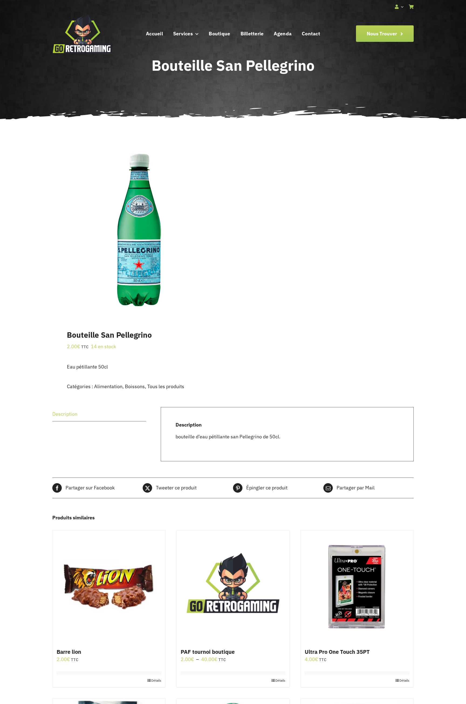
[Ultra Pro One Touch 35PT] (357, 586)
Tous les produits (165, 386)
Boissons (135, 386)
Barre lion (69, 651)
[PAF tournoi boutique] (233, 586)
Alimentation (108, 386)
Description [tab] (64, 414)
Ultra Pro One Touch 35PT (337, 651)
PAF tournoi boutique (208, 651)
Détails (156, 680)
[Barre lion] (109, 586)
